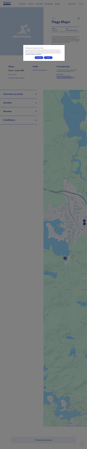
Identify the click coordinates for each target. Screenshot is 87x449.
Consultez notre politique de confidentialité (33, 54)
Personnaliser (39, 57)
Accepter (48, 57)
